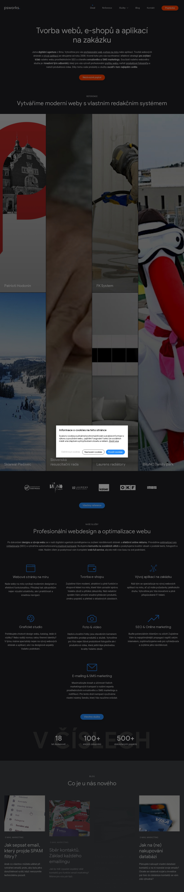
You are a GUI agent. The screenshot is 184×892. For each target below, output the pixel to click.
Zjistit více (114, 441)
